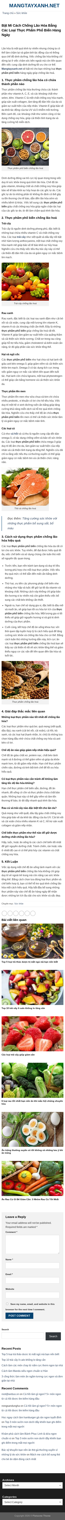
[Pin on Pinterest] (27, 913)
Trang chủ (8, 13)
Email (9, 1274)
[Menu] (4, 5)
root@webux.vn (10, 1394)
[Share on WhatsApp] (4, 913)
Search (5, 1329)
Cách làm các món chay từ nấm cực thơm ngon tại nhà (32, 1365)
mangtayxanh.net (34, 5)
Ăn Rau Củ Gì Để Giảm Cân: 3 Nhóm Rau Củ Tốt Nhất (30, 1199)
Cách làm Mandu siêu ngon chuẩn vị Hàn (25, 1371)
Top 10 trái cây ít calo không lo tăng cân (23, 1008)
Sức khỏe (21, 13)
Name (9, 1259)
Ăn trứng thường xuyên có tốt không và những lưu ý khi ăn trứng (32, 1151)
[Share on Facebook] (10, 913)
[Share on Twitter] (15, 913)
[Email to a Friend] (21, 913)
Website (10, 1289)
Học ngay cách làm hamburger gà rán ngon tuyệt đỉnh (31, 1417)
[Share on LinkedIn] (32, 913)
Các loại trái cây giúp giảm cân (18, 1055)
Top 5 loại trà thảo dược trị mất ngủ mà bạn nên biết (30, 962)
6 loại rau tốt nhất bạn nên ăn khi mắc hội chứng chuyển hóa (32, 1102)
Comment (11, 1232)
